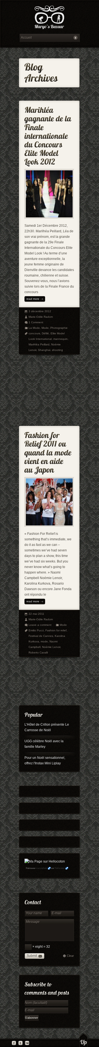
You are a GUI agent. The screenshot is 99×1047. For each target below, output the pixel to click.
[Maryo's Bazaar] (49, 18)
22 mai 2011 (36, 613)
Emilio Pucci (36, 630)
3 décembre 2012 (40, 311)
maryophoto (41, 868)
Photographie (59, 327)
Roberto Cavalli (38, 652)
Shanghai (44, 349)
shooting (57, 349)
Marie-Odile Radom (41, 316)
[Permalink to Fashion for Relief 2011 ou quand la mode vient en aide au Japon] (48, 451)
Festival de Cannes (41, 635)
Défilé (45, 333)
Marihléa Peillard (39, 344)
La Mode (34, 327)
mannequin (60, 338)
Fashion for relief (56, 630)
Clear (70, 955)
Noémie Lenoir (51, 646)
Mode (45, 327)
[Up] (83, 1040)
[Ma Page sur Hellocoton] (44, 861)
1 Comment (36, 322)
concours (34, 333)
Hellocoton (60, 868)
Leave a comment (40, 624)
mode (44, 641)
